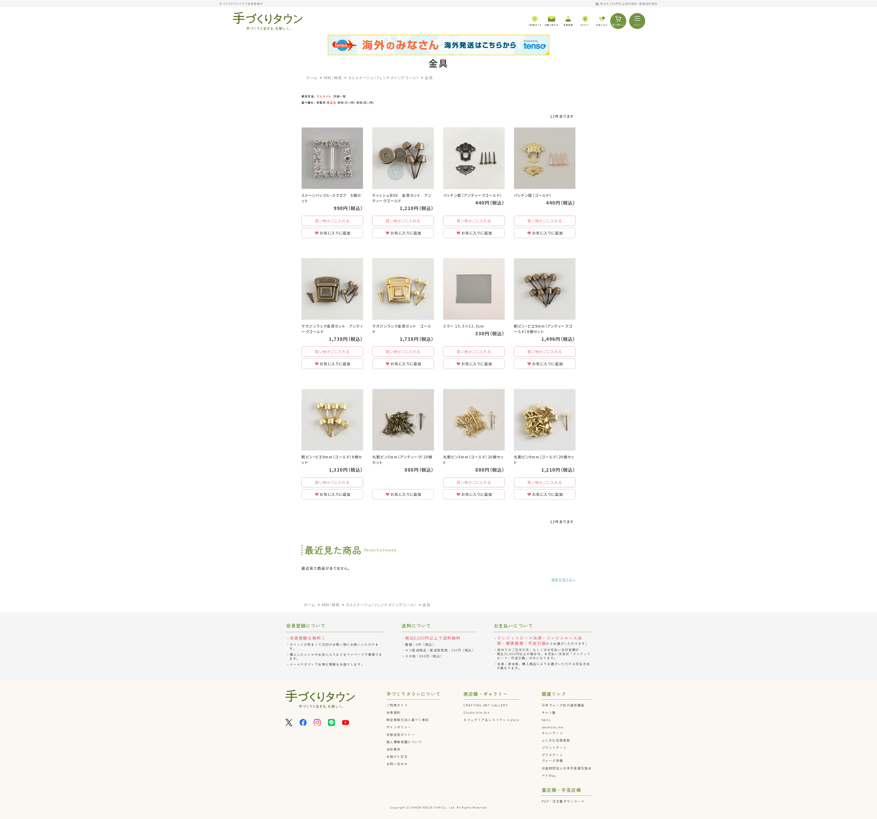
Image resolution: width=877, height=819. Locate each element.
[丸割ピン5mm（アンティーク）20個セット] (403, 420)
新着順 (321, 102)
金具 (438, 63)
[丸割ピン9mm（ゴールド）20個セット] (545, 420)
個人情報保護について (404, 742)
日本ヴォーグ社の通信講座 (563, 705)
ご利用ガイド (397, 705)
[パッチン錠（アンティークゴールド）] (474, 158)
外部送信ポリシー (400, 734)
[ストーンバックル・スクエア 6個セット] (332, 158)
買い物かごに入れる (332, 220)
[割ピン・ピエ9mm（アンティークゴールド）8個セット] (545, 289)
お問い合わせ (397, 763)
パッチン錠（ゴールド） (533, 195)
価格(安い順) (346, 102)
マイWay (549, 775)
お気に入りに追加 (335, 233)
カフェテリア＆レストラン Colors (491, 719)
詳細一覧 (339, 96)
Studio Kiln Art (476, 712)
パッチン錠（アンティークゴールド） (472, 195)
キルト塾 (549, 712)
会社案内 (393, 749)
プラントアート (554, 747)
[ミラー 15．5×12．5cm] (474, 289)
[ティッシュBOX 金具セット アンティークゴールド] (403, 158)
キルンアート (552, 733)
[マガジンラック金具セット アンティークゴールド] (332, 289)
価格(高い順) (365, 102)
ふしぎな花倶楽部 (556, 740)
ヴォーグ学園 (552, 760)
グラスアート (552, 755)
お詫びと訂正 (397, 756)
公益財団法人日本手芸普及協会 (567, 768)
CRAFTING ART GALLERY (485, 705)
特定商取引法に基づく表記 (407, 719)
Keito (546, 719)
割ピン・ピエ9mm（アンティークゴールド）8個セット (543, 328)
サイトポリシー (398, 727)
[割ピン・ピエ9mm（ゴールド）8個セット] (332, 420)
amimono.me (552, 727)
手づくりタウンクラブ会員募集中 (241, 3)
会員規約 (393, 712)
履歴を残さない (564, 579)
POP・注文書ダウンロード (563, 801)
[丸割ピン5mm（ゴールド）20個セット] (474, 420)
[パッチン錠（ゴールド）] (545, 158)
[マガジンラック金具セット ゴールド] (403, 289)
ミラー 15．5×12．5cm (463, 326)
